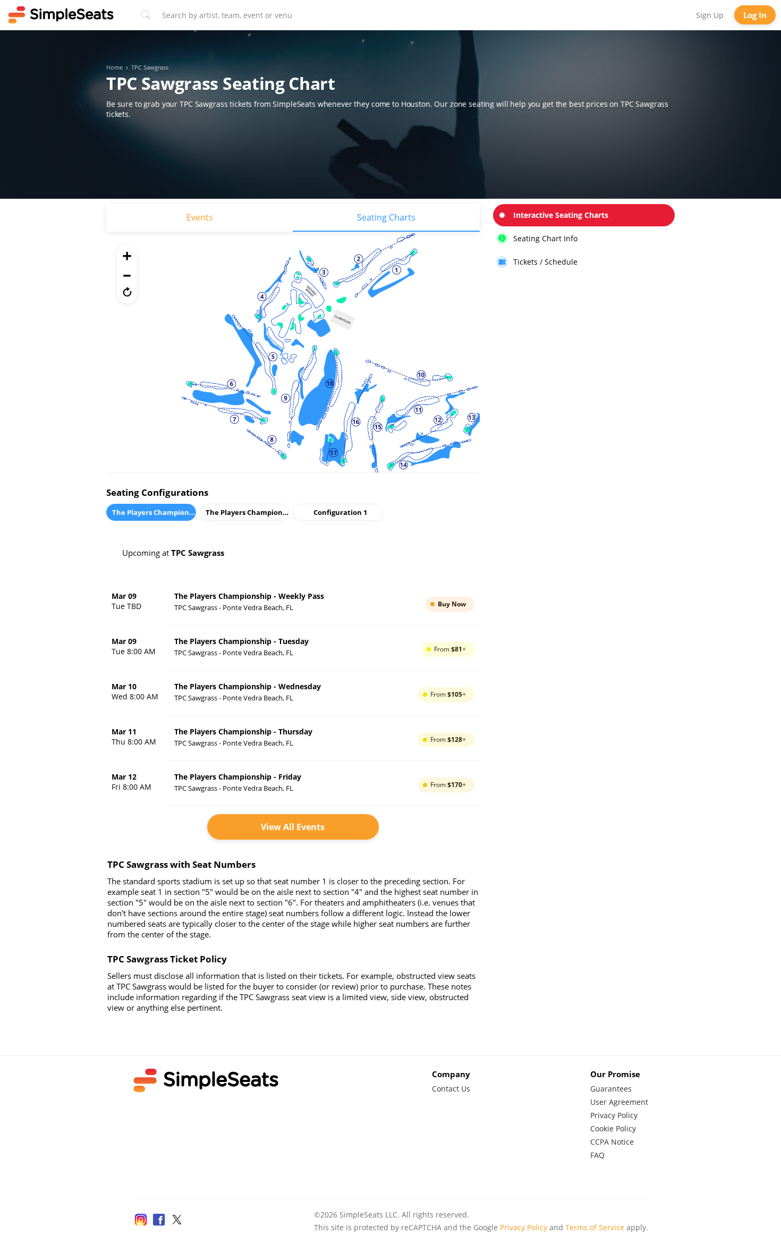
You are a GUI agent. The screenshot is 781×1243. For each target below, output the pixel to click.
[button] (127, 292)
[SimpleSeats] (61, 15)
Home (114, 67)
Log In (755, 15)
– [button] (127, 274)
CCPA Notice (612, 1142)
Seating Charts (386, 217)
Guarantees (611, 1089)
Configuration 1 (340, 512)
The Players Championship (248, 512)
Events (199, 217)
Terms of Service (594, 1227)
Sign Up (710, 15)
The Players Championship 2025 (154, 512)
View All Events (293, 827)
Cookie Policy (613, 1128)
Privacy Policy (614, 1115)
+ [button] (127, 256)
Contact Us (451, 1089)
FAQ (597, 1155)
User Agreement (619, 1102)
